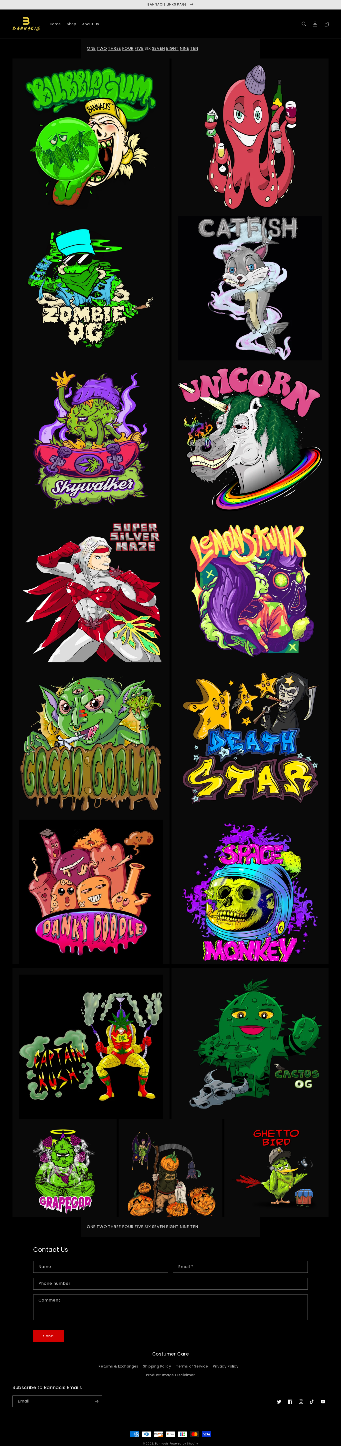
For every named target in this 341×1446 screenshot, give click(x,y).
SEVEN (158, 48)
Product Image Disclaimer (170, 1375)
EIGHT (172, 48)
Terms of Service (192, 1366)
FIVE (139, 48)
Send (48, 1336)
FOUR (127, 48)
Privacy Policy (225, 1366)
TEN (194, 48)
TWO (102, 48)
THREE (114, 48)
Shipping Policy (157, 1366)
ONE (91, 48)
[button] (304, 23)
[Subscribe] (96, 1401)
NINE (184, 48)
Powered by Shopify (184, 1444)
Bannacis (162, 1444)
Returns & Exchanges (118, 1366)
